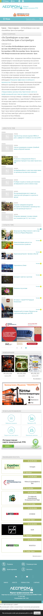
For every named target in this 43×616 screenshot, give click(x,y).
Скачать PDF (7, 376)
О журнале (37, 582)
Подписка (10, 564)
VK (19, 1)
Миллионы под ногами (20, 288)
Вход (6, 1)
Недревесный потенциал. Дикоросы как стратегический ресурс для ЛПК (25, 312)
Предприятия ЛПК (31, 423)
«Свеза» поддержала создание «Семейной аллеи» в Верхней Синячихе (26, 148)
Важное (6, 582)
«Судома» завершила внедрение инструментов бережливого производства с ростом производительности (27, 206)
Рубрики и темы (25, 582)
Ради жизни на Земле (20, 265)
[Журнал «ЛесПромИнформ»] (22, 7)
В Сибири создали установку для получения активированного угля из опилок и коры (27, 183)
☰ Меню (6, 18)
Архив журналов (12, 569)
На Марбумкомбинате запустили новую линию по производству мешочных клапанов (27, 171)
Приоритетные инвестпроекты (11, 435)
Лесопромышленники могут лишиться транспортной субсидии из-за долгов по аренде (26, 195)
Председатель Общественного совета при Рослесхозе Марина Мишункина (26, 232)
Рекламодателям (31, 564)
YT (27, 577)
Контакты (29, 569)
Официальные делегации (32, 435)
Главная (4, 28)
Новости (14, 582)
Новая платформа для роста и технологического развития (23, 243)
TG (23, 1)
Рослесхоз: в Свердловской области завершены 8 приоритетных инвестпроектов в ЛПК (28, 160)
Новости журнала (13, 28)
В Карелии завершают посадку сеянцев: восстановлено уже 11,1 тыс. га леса (26, 217)
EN (13, 1)
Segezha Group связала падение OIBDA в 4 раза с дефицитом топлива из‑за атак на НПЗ (27, 137)
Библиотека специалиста (11, 423)
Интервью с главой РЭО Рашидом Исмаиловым (24, 301)
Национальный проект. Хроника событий (26, 254)
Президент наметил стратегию (23, 277)
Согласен (37, 613)
